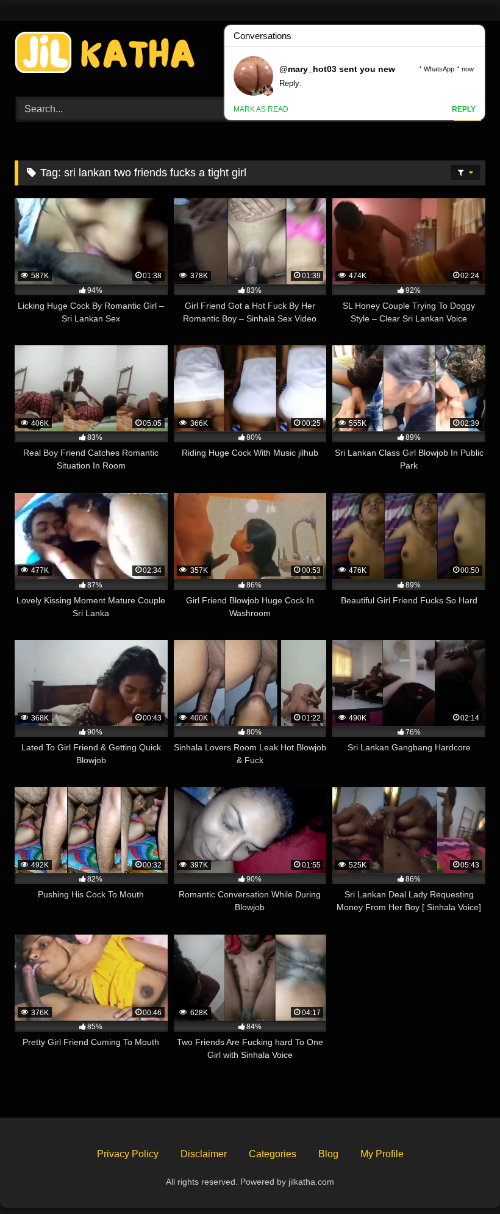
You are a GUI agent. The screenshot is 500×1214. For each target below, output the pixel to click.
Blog (328, 1154)
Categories (272, 1154)
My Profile (382, 1154)
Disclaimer (203, 1154)
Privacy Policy (128, 1154)
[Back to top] (462, 1178)
